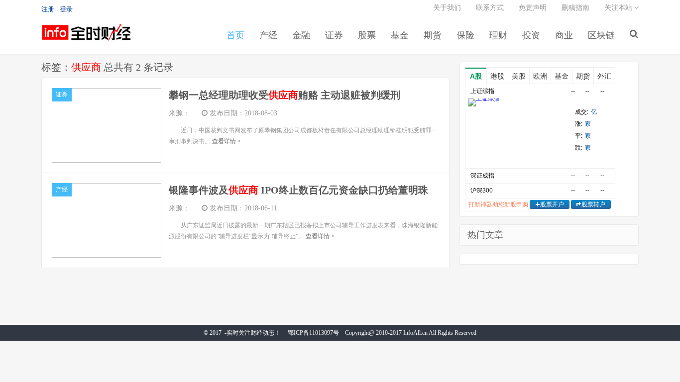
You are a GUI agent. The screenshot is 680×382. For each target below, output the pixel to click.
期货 (433, 35)
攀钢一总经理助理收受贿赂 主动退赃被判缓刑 (284, 95)
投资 (531, 35)
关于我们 (447, 7)
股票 (367, 35)
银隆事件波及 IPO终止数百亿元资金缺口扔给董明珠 (298, 190)
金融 (301, 35)
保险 (465, 35)
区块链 (601, 35)
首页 (235, 35)
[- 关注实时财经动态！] (86, 37)
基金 (400, 35)
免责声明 (533, 7)
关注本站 (619, 7)
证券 (334, 35)
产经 (268, 35)
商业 (564, 35)
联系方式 (490, 7)
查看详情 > (226, 141)
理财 (498, 35)
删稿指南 (575, 7)
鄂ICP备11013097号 (313, 332)
